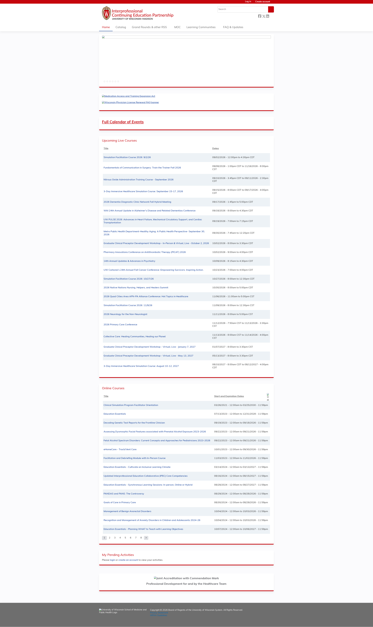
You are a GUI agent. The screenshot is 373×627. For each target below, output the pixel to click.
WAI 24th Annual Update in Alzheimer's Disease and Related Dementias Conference (150, 211)
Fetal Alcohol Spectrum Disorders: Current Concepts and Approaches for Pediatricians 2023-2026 (157, 441)
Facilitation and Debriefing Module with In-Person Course (135, 458)
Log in (248, 2)
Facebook (259, 16)
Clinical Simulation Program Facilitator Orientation (131, 405)
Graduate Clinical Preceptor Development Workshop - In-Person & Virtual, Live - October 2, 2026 (156, 243)
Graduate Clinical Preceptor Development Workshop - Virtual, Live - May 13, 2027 (148, 356)
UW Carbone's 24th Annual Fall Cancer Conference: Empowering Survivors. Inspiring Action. (154, 270)
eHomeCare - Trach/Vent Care (120, 449)
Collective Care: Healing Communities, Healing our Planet (135, 336)
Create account (262, 2)
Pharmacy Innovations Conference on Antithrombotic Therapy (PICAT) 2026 (145, 252)
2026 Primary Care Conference (120, 325)
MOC (177, 27)
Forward (271, 15)
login (112, 560)
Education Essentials (115, 414)
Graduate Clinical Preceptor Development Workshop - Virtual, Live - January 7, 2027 (150, 347)
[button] (109, 82)
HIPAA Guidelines (158, 615)
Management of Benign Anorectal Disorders (127, 511)
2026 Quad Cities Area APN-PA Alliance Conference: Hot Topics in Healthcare (146, 296)
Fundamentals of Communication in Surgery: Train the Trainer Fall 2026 (142, 168)
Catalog (121, 27)
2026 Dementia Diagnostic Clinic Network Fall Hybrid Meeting (137, 202)
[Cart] (273, 3)
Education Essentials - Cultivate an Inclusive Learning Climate (137, 467)
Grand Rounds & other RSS (149, 27)
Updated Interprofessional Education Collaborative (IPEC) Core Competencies (146, 476)
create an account (128, 560)
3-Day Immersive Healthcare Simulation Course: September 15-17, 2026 (143, 191)
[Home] (146, 14)
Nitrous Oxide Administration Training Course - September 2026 (139, 180)
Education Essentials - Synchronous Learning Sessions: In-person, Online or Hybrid (148, 485)
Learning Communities (201, 27)
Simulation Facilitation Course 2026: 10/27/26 (129, 279)
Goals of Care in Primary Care (120, 502)
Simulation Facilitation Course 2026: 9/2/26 (127, 157)
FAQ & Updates (233, 27)
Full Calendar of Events (123, 122)
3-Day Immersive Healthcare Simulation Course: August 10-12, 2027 (141, 366)
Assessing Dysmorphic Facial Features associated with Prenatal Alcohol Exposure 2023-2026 (155, 432)
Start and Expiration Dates (229, 396)
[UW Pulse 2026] (186, 38)
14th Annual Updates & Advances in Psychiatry (129, 261)
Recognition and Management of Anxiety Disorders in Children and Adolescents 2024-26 (152, 520)
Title (106, 148)
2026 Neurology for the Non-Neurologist (125, 314)
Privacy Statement (159, 613)
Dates (215, 148)
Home (106, 27)
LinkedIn (267, 16)
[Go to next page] (146, 538)
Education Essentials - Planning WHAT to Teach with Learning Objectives (143, 529)
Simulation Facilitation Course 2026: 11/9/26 (128, 305)
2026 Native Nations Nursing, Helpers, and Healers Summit (136, 288)
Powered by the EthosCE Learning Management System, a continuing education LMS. (263, 622)
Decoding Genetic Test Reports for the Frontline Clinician (134, 423)
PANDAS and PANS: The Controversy (124, 494)
